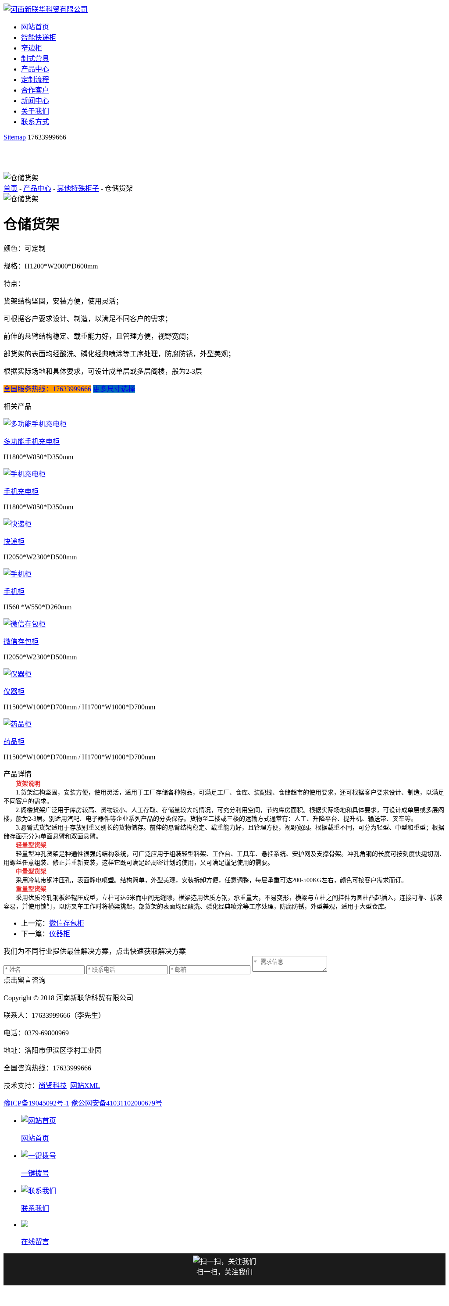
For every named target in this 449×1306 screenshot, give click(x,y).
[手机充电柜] (224, 473)
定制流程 (35, 79)
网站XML (85, 1085)
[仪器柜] (224, 673)
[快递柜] (224, 523)
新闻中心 (35, 100)
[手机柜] (224, 573)
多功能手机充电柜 (32, 441)
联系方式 (35, 121)
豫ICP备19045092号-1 (36, 1103)
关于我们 (35, 111)
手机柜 (14, 591)
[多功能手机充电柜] (224, 423)
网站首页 (35, 27)
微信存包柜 (21, 641)
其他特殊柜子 (78, 188)
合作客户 (35, 90)
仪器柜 (14, 691)
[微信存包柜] (224, 623)
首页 (11, 188)
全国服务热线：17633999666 (47, 389)
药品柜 (14, 741)
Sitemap (15, 137)
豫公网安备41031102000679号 (116, 1103)
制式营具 (35, 58)
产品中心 (35, 69)
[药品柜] (224, 723)
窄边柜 (31, 48)
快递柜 (14, 541)
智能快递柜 (38, 37)
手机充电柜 (21, 491)
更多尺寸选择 (114, 389)
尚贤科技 (53, 1085)
